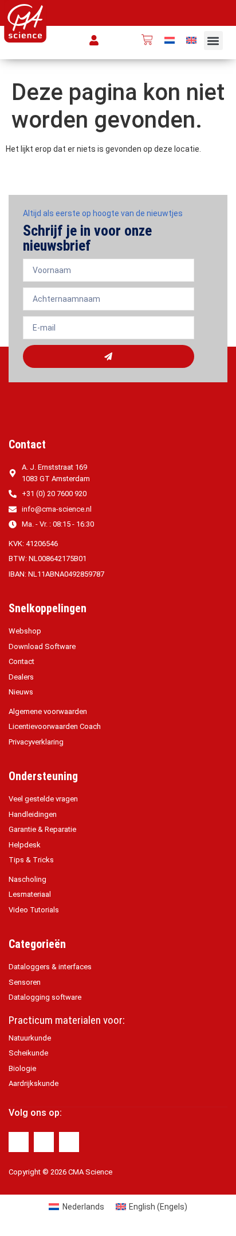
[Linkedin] (44, 1142)
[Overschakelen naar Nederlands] (169, 40)
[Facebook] (19, 1142)
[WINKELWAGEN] (147, 39)
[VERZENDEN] (108, 356)
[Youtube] (69, 1142)
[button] (213, 40)
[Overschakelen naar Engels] (191, 40)
